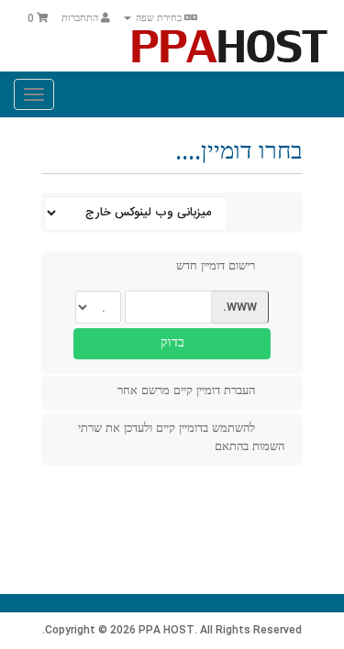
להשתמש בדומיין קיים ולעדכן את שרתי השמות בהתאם (181, 437)
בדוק (172, 344)
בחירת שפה (158, 19)
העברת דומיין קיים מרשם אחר (186, 391)
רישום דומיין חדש (215, 267)
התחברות (81, 19)
